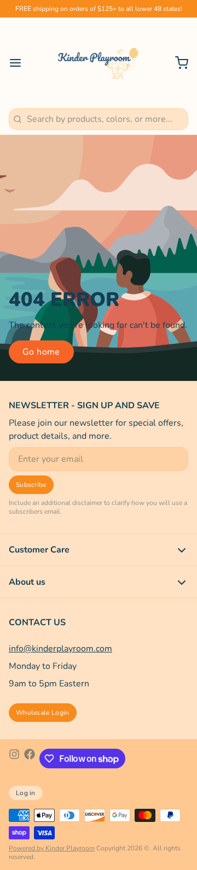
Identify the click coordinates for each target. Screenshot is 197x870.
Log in (26, 793)
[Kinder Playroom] (98, 63)
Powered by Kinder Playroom (52, 848)
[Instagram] (14, 758)
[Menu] (20, 63)
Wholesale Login (42, 712)
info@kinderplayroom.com (60, 649)
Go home (41, 352)
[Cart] (177, 63)
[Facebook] (29, 758)
